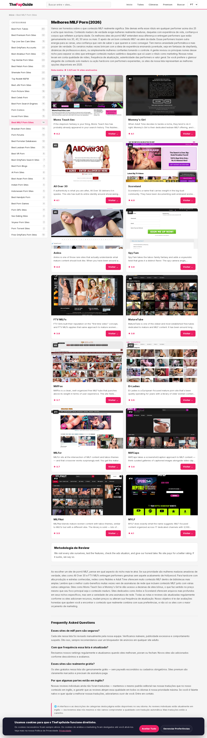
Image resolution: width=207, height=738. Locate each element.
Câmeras (153, 4)
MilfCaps (133, 452)
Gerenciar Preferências (176, 728)
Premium (167, 4)
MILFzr (58, 452)
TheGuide (21, 4)
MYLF (131, 519)
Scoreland (134, 186)
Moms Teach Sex (64, 119)
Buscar (181, 4)
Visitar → (113, 133)
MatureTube (135, 319)
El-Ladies (134, 386)
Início (129, 4)
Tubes (140, 4)
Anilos (57, 252)
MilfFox (58, 386)
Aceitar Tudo (149, 728)
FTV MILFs (60, 319)
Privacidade (65, 730)
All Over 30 (61, 186)
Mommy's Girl (137, 119)
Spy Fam (133, 252)
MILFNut (59, 519)
